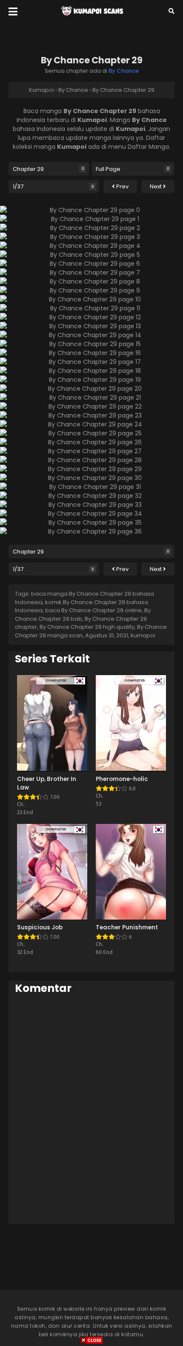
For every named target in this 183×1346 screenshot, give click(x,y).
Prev (122, 186)
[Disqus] (91, 1108)
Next (156, 186)
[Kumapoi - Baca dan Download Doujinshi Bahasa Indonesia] (91, 17)
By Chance (124, 71)
